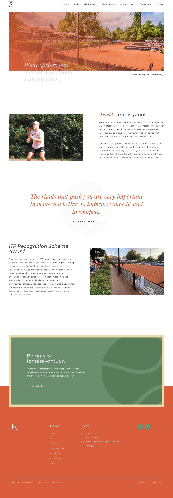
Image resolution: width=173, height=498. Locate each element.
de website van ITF (154, 158)
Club (51, 438)
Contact (53, 463)
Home (52, 433)
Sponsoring (55, 453)
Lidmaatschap (56, 448)
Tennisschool (55, 458)
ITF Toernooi (55, 443)
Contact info (37, 386)
